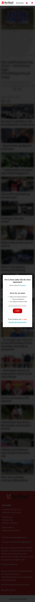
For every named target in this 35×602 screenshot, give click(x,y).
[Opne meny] (32, 2)
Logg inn (27, 3)
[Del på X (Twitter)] (17, 89)
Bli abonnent (20, 3)
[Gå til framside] (8, 3)
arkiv (4, 97)
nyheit (10, 97)
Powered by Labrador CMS (17, 599)
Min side (4, 590)
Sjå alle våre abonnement (17, 322)
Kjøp (17, 311)
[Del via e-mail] (20, 89)
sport (17, 97)
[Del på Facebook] (14, 89)
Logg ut (12, 590)
